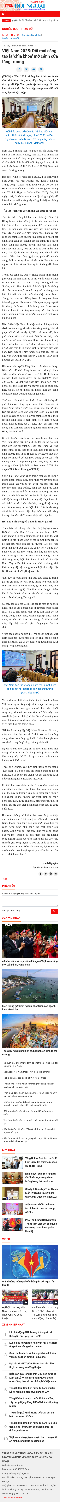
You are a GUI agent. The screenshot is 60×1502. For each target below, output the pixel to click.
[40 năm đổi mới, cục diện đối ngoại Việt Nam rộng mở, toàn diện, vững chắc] (30, 941)
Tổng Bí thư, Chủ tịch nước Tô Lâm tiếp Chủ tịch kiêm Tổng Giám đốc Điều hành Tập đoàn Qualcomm (33, 1426)
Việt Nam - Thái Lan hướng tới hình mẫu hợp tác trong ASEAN (40, 1208)
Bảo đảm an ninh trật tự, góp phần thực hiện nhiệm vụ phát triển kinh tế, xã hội (30, 1140)
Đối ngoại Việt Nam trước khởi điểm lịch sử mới (26, 1071)
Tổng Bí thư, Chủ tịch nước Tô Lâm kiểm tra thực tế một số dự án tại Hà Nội (41, 1162)
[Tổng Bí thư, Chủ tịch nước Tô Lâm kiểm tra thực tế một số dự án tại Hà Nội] (12, 1162)
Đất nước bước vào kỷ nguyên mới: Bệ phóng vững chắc (28, 1112)
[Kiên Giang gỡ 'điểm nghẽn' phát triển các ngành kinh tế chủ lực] (30, 986)
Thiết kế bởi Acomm (12, 1497)
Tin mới (6, 20)
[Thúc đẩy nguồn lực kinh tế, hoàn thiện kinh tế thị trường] (30, 1031)
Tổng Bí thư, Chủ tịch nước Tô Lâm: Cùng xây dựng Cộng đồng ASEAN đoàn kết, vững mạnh (33, 1402)
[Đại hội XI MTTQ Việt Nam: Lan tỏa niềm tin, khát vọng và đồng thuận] (15, 1297)
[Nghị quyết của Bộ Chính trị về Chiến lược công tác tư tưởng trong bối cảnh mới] (12, 1178)
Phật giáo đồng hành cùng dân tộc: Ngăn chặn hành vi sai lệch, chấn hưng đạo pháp (30, 1094)
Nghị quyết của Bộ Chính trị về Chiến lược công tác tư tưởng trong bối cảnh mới (40, 1177)
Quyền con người (10, 38)
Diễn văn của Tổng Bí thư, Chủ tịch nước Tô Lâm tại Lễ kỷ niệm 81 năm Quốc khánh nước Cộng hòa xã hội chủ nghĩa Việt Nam (32, 1377)
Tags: (5, 878)
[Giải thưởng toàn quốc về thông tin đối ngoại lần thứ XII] (30, 1262)
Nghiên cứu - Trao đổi (17, 29)
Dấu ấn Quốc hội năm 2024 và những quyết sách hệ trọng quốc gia (29, 1131)
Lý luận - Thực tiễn (11, 35)
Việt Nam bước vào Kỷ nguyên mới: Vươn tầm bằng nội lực (30, 1121)
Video (6, 1239)
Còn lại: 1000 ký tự (11, 910)
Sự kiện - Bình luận (31, 35)
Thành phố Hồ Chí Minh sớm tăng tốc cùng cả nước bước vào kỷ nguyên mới (28, 1085)
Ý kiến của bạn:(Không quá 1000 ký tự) (21, 893)
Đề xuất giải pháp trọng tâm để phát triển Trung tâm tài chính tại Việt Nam (30, 1064)
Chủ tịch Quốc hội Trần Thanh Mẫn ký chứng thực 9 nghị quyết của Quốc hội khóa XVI (41, 1193)
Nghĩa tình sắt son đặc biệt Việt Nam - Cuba (24, 1077)
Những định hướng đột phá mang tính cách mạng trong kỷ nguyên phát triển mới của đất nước (27, 1103)
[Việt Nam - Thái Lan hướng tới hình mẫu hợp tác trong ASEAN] (12, 1209)
